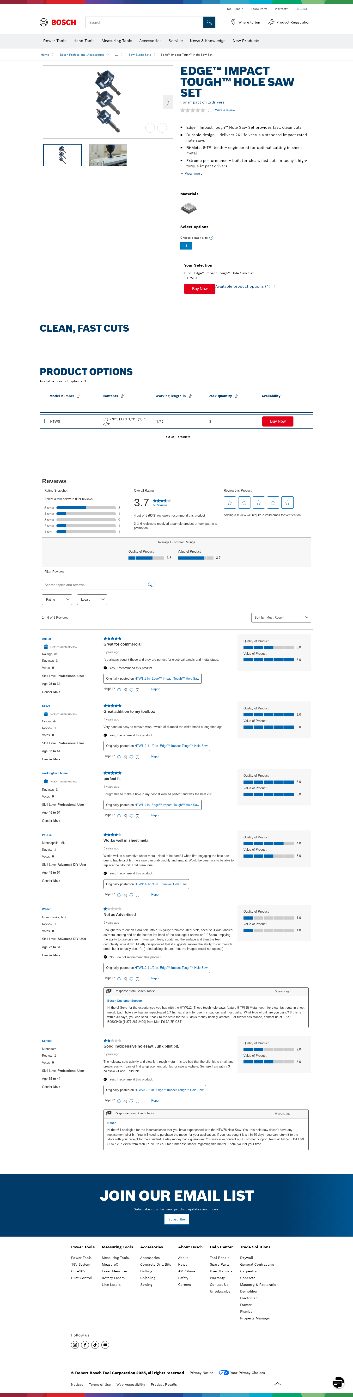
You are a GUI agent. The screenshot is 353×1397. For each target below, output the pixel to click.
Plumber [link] (247, 1311)
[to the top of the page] (346, 1368)
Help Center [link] (221, 1247)
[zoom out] (162, 128)
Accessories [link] (151, 1247)
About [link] (183, 1258)
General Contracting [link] (257, 1264)
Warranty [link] (217, 1278)
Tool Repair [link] (219, 1258)
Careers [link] (184, 1284)
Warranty (281, 9)
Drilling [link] (146, 1271)
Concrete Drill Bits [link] (155, 1264)
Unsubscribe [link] (220, 1291)
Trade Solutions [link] (255, 1247)
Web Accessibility (130, 1384)
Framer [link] (246, 1305)
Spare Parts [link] (219, 1264)
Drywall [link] (246, 1258)
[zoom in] (150, 128)
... (116, 54)
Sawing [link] (146, 1284)
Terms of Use (100, 1384)
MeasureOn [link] (111, 1264)
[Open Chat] (338, 1382)
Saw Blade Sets (140, 54)
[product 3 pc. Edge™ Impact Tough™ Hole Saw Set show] (44, 421)
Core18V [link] (78, 1271)
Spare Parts (258, 9)
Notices (77, 1384)
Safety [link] (183, 1278)
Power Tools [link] (83, 1247)
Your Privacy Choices (247, 1373)
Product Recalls (164, 1384)
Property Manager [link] (255, 1318)
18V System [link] (80, 1264)
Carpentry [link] (248, 1271)
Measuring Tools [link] (117, 1247)
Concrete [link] (247, 1278)
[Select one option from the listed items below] (211, 238)
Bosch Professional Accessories (82, 54)
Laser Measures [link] (115, 1271)
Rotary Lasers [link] (113, 1278)
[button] (199, 289)
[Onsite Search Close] (199, 22)
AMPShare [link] (186, 1271)
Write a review (225, 110)
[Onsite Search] (209, 22)
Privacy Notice (201, 1373)
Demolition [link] (249, 1291)
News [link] (182, 1264)
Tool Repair (235, 9)
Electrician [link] (249, 1298)
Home (45, 54)
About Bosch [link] (190, 1247)
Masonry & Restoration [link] (259, 1284)
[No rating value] (194, 110)
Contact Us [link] (219, 1284)
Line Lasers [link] (111, 1284)
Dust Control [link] (81, 1278)
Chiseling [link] (147, 1278)
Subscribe (176, 1219)
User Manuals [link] (221, 1271)
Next (168, 102)
